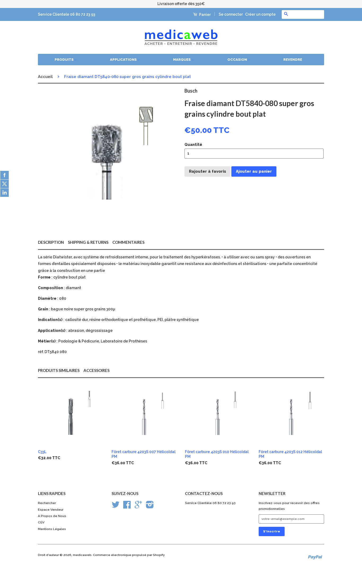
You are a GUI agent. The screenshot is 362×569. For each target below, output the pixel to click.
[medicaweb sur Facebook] (127, 507)
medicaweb (82, 555)
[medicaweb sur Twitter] (116, 507)
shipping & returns (88, 242)
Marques (182, 60)
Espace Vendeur (50, 509)
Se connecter (231, 14)
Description (51, 242)
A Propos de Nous (52, 516)
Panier (204, 14)
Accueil (45, 76)
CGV (41, 522)
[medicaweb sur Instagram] (150, 507)
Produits (64, 60)
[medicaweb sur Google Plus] (138, 507)
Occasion (237, 60)
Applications (124, 60)
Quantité (193, 144)
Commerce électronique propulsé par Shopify (129, 555)
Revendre (292, 60)
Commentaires (128, 242)
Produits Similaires (59, 370)
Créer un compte (260, 14)
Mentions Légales (52, 529)
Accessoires (96, 370)
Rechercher (47, 503)
